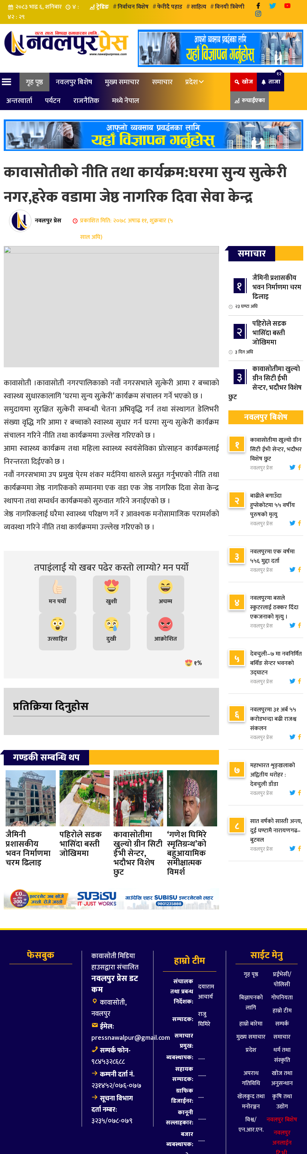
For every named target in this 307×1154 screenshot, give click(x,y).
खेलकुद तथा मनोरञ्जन (251, 1101)
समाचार (162, 82)
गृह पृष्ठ (34, 82)
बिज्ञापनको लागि (251, 1003)
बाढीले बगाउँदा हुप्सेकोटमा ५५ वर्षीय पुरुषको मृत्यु (272, 505)
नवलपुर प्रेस (48, 221)
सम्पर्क (282, 1024)
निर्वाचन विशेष (133, 7)
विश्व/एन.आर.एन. (251, 1125)
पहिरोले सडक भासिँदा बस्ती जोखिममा (260, 337)
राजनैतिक (86, 101)
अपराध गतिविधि (251, 1078)
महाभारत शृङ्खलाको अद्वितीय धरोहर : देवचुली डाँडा (272, 774)
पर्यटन (53, 101)
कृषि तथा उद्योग (282, 1101)
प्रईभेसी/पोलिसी (282, 979)
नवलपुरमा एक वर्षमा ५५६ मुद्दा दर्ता (272, 556)
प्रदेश (191, 82)
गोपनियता (282, 998)
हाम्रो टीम (282, 1011)
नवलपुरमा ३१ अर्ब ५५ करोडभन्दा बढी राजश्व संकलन (273, 719)
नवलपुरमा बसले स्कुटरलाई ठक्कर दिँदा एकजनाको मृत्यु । (274, 607)
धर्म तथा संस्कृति (282, 1055)
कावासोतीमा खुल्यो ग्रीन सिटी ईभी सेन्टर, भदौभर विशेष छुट (265, 387)
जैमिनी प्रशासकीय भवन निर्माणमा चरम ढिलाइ (268, 291)
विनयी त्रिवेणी (229, 7)
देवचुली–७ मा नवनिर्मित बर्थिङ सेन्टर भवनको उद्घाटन (276, 663)
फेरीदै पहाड (169, 7)
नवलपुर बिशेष (74, 82)
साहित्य (198, 7)
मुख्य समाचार (122, 82)
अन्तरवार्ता (19, 101)
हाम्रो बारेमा (250, 1024)
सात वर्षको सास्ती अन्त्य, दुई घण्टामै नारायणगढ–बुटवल (276, 830)
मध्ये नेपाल (125, 101)
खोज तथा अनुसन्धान (282, 1078)
